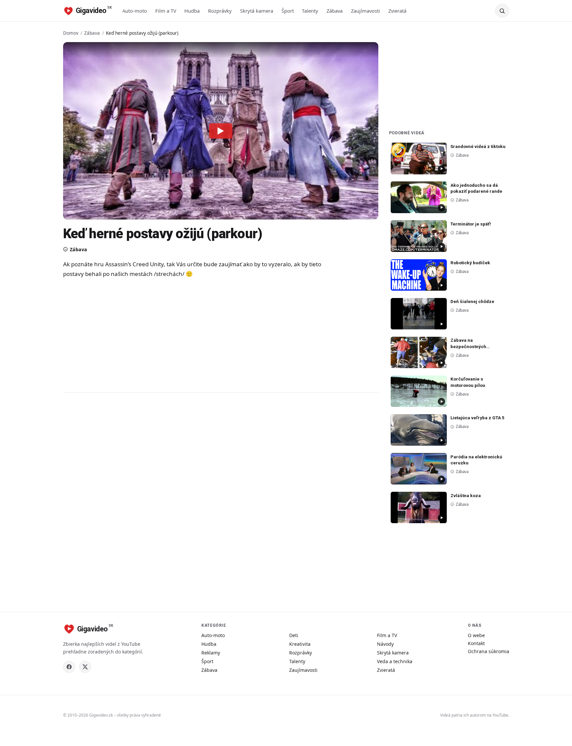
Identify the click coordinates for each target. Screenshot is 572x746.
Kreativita (300, 644)
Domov (70, 33)
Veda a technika (394, 661)
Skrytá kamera (256, 10)
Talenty (310, 10)
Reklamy (210, 652)
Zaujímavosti (365, 10)
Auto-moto (134, 10)
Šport (287, 10)
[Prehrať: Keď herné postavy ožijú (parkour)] (220, 130)
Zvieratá (397, 10)
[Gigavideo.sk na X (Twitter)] (85, 667)
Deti (293, 635)
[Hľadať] (502, 11)
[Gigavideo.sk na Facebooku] (69, 667)
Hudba (192, 10)
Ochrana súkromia (488, 651)
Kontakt (476, 643)
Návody (385, 644)
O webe (476, 635)
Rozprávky (220, 10)
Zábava (335, 10)
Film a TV (165, 10)
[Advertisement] (196, 335)
